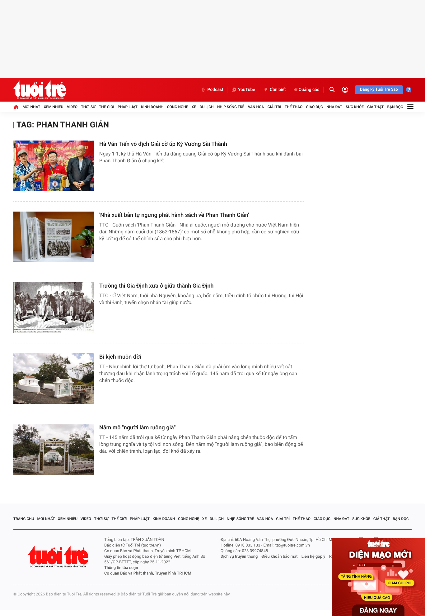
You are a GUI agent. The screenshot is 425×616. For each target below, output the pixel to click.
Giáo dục (314, 107)
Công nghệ (177, 107)
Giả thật (375, 107)
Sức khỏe (355, 107)
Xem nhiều (53, 107)
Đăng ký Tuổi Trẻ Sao (379, 89)
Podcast (215, 89)
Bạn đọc (395, 107)
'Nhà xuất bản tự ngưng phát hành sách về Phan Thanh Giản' (174, 215)
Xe (194, 107)
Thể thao (293, 107)
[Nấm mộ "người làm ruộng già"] (53, 449)
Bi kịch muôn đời (120, 357)
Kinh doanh (152, 107)
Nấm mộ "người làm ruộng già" (137, 427)
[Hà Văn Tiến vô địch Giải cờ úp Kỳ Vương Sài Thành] (53, 166)
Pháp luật (128, 107)
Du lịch (207, 107)
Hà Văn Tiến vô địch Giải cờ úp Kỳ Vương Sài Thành (163, 144)
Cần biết (278, 89)
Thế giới (106, 107)
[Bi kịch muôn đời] (53, 378)
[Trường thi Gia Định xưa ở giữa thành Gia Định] (53, 307)
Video (72, 107)
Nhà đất (334, 107)
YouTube (246, 89)
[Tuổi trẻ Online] (59, 557)
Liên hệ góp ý (313, 556)
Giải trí (274, 107)
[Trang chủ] (16, 107)
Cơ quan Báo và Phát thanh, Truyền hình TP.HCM (147, 573)
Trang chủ (23, 519)
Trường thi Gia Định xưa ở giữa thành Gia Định (156, 286)
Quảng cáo (309, 89)
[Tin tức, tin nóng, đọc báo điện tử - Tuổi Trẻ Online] (39, 89)
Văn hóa (256, 107)
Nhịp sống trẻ (231, 107)
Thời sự (88, 107)
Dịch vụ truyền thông (239, 556)
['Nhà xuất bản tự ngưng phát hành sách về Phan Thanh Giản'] (53, 237)
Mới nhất (31, 107)
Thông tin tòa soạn (121, 568)
